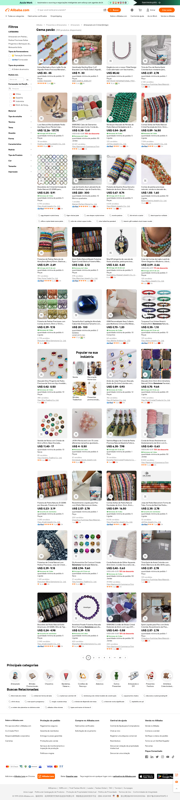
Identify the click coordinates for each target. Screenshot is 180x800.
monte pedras (117, 215)
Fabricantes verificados (84, 726)
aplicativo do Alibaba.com (124, 776)
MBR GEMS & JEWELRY (81, 81)
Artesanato (75, 25)
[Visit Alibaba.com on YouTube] (167, 756)
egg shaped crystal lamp (50, 215)
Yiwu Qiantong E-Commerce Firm (85, 146)
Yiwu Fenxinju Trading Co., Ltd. (49, 458)
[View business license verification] (114, 796)
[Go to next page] (125, 657)
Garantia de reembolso (49, 731)
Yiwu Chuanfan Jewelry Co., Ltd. (154, 144)
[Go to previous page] (83, 657)
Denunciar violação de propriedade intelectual (124, 747)
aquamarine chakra (131, 696)
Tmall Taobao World (77, 788)
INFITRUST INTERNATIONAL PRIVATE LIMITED (122, 81)
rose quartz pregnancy (35, 702)
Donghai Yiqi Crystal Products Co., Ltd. (122, 460)
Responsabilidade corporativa (17, 736)
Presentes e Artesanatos (56, 25)
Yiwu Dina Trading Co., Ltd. (48, 400)
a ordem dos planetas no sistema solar (25, 707)
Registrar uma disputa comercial (123, 736)
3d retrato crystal (136, 215)
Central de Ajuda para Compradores (124, 726)
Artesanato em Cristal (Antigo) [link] (96, 25)
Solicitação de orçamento (85, 731)
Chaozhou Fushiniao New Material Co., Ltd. (156, 84)
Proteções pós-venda (49, 741)
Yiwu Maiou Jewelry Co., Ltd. (152, 281)
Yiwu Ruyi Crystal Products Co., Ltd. (155, 400)
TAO (110, 788)
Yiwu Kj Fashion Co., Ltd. (116, 400)
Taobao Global (101, 788)
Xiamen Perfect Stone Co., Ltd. (84, 204)
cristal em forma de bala (43, 696)
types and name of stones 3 (80, 707)
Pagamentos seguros (49, 726)
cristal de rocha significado (114, 702)
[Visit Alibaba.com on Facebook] (146, 756)
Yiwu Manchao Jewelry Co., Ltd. (85, 278)
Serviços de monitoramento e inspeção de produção (52, 747)
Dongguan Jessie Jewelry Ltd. (84, 460)
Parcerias (149, 746)
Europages (128, 788)
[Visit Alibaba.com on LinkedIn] (152, 756)
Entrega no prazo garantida (51, 736)
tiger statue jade (73, 215)
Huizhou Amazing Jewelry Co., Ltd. (51, 144)
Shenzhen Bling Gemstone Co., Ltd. (51, 341)
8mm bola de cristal (18, 696)
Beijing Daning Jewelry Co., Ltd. (154, 201)
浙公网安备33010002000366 (133, 796)
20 (120, 658)
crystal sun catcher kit (67, 696)
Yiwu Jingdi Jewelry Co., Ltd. (48, 206)
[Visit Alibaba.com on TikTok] (173, 756)
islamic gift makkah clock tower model (138, 221)
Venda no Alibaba (152, 726)
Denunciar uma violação (120, 753)
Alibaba (39, 25)
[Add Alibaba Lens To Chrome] (46, 776)
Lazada (90, 788)
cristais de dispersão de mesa (85, 702)
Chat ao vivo (115, 731)
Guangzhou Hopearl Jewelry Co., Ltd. (122, 275)
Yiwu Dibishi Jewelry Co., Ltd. (118, 206)
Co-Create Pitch (12, 731)
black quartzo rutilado (159, 215)
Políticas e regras (47, 753)
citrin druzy (15, 702)
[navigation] (20, 341)
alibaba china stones (55, 707)
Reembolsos (115, 741)
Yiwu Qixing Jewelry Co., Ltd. (152, 341)
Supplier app (71, 776)
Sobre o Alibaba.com (14, 720)
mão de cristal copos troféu (81, 221)
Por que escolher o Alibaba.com (18, 726)
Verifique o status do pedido (156, 736)
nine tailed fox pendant (107, 221)
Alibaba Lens (19, 776)
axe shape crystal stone (95, 215)
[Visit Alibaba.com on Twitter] (157, 756)
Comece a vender (152, 731)
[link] (176, 775)
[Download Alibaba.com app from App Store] (146, 776)
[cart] (141, 10)
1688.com (63, 788)
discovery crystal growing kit (156, 696)
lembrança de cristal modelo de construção (100, 696)
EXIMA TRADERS (44, 81)
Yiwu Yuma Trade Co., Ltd (47, 278)
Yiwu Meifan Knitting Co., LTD (118, 341)
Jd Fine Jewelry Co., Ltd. (116, 144)
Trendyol (118, 788)
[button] (104, 10)
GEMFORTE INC (78, 335)
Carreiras (9, 741)
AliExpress (52, 788)
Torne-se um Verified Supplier (157, 741)
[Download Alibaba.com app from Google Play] (166, 776)
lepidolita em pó (138, 702)
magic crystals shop (59, 702)
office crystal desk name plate (52, 221)
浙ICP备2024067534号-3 (157, 796)
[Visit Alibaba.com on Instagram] (162, 756)
